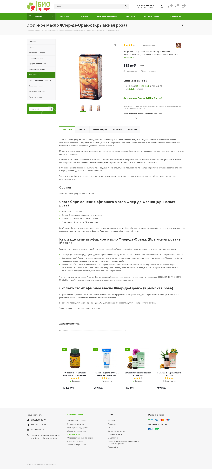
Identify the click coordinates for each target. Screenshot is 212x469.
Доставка (112, 424)
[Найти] (126, 6)
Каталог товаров (75, 414)
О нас (110, 414)
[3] (129, 45)
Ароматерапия (73, 434)
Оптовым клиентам (117, 431)
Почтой (158, 97)
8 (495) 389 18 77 (38, 420)
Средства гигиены (75, 441)
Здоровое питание (75, 424)
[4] (132, 45)
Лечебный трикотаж (76, 444)
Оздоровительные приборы (80, 438)
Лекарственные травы (77, 420)
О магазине (113, 438)
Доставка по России (135, 97)
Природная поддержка (77, 427)
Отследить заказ (115, 434)
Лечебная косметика (76, 431)
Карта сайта (113, 447)
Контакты (112, 420)
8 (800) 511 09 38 (146, 5)
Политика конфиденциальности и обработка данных (123, 442)
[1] (125, 45)
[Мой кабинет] (162, 6)
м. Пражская (142, 85)
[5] (134, 45)
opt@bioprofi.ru (37, 429)
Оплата (111, 427)
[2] (127, 45)
